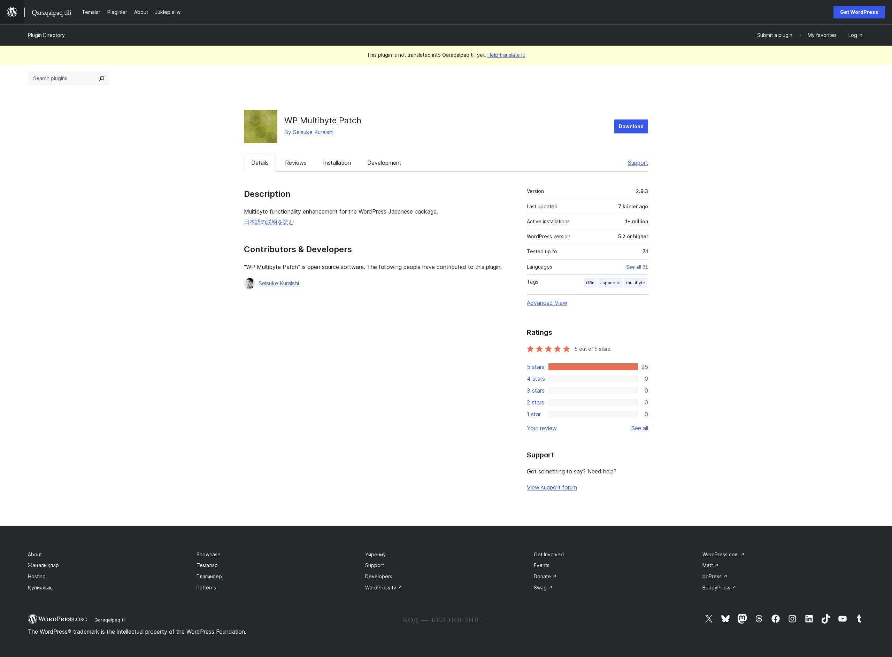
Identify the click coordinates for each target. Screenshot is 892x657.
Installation (337, 162)
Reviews (296, 162)
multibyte (635, 282)
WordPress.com (723, 554)
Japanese (610, 282)
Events (541, 565)
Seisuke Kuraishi (313, 132)
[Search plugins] (102, 78)
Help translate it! (506, 55)
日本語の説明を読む (269, 221)
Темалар (207, 565)
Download (631, 126)
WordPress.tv (383, 587)
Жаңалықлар (43, 565)
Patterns (206, 587)
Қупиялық (40, 587)
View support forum (552, 487)
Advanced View (547, 302)
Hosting (37, 576)
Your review (542, 428)
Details (260, 162)
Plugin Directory (46, 35)
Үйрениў (375, 554)
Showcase (209, 554)
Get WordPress (859, 12)
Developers (378, 576)
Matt (710, 565)
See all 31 (637, 267)
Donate (545, 576)
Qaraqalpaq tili (110, 620)
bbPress (715, 576)
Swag (543, 587)
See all (639, 428)
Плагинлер (209, 576)
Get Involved (549, 554)
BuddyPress (719, 587)
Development (384, 162)
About (35, 554)
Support (638, 162)
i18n (590, 282)
